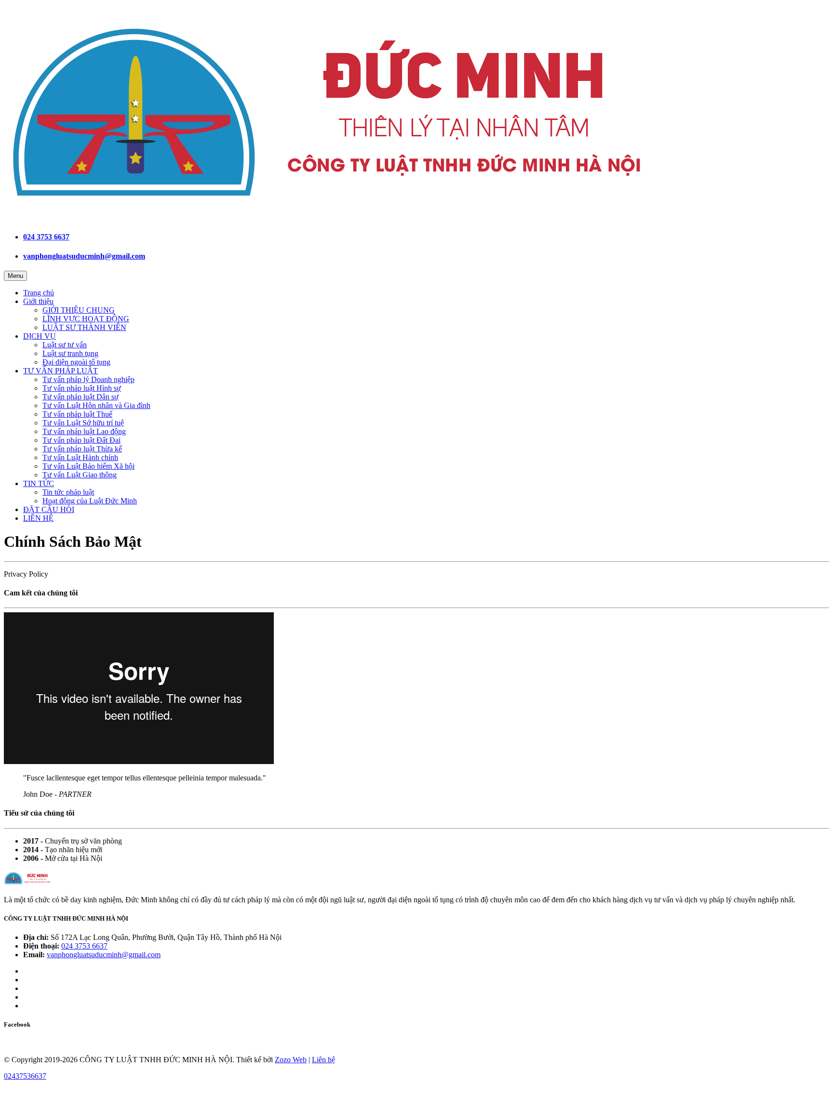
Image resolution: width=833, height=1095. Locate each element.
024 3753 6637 (46, 237)
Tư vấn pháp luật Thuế (77, 414)
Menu (15, 275)
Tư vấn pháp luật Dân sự (80, 397)
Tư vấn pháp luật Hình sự (81, 388)
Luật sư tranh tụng (70, 353)
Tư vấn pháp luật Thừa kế (82, 449)
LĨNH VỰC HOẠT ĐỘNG (85, 319)
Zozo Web (291, 1059)
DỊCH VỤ (39, 336)
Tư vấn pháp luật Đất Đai (81, 440)
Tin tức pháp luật (68, 492)
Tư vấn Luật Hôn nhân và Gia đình (96, 405)
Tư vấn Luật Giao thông (79, 475)
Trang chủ (38, 293)
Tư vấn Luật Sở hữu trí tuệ (83, 423)
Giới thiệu (38, 301)
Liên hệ (323, 1059)
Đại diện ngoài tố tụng (76, 362)
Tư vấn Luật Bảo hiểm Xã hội (88, 466)
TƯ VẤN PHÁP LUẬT (60, 371)
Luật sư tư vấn (64, 345)
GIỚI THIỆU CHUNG (78, 310)
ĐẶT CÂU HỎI (48, 509)
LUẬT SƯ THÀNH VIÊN (84, 327)
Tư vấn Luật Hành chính (80, 457)
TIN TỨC (38, 483)
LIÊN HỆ (38, 518)
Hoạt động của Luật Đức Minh (89, 501)
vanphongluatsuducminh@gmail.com (84, 256)
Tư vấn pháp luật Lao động (84, 431)
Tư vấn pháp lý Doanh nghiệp (88, 379)
